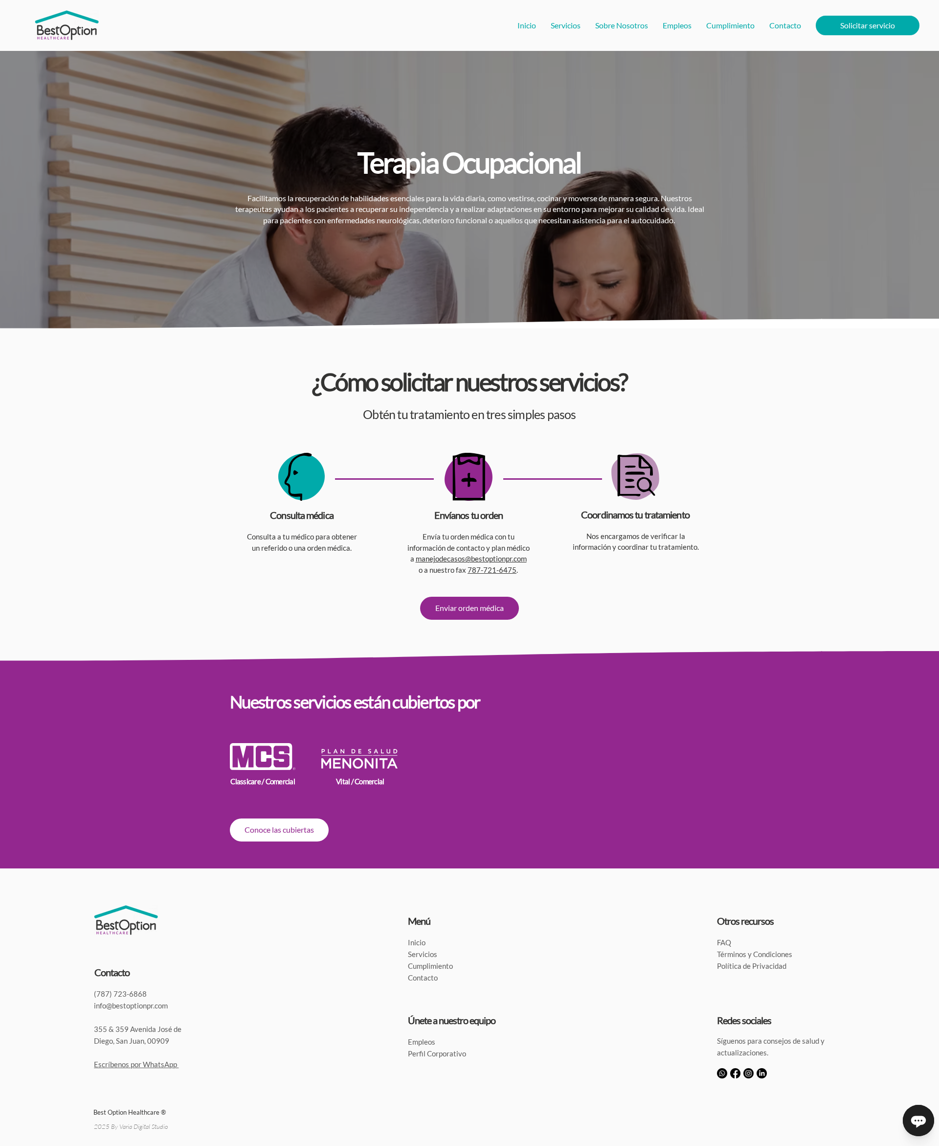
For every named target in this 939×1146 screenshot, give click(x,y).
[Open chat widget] (918, 1120)
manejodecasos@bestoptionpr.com (471, 558)
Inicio (416, 942)
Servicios (422, 954)
